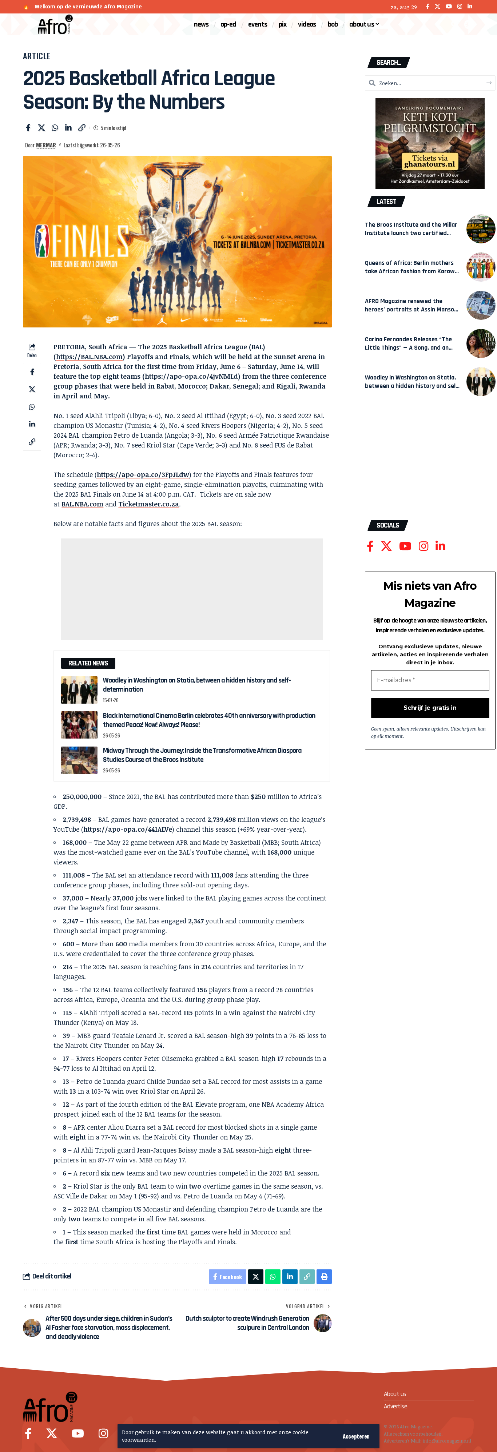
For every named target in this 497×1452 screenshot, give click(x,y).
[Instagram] (460, 7)
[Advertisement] (192, 589)
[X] (437, 7)
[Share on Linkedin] (68, 128)
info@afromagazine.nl (447, 1440)
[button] (356, 1436)
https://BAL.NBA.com (89, 356)
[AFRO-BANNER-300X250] (430, 142)
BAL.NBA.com (82, 504)
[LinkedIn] (470, 7)
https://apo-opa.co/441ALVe (127, 829)
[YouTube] (449, 7)
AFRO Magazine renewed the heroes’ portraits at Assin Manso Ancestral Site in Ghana (409, 309)
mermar (46, 145)
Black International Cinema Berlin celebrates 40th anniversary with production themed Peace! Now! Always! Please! (209, 720)
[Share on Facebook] (28, 128)
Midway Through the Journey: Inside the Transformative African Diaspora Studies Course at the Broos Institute (202, 755)
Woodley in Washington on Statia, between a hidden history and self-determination (197, 685)
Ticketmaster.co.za (148, 504)
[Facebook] (427, 7)
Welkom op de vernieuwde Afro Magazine (88, 7)
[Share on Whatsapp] (55, 128)
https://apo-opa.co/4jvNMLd (191, 376)
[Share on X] (41, 128)
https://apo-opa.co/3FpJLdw (143, 474)
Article (37, 55)
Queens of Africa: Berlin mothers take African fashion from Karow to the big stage (410, 271)
